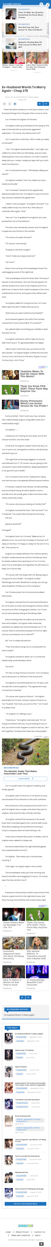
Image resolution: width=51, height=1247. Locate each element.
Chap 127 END (21, 1159)
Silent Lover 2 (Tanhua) (24, 1050)
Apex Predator (21, 1067)
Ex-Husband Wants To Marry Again (25, 97)
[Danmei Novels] (12, 4)
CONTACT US (39, 1232)
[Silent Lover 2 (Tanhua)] (9, 1055)
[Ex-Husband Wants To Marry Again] (9, 1038)
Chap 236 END (21, 1192)
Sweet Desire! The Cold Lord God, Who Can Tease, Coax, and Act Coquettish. (30, 1084)
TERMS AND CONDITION (20, 1235)
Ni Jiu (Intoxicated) (22, 1116)
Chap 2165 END (21, 1088)
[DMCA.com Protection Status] (25, 1225)
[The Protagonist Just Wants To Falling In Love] (9, 1144)
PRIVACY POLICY (22, 1232)
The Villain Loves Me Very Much (27, 1100)
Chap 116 (19, 1058)
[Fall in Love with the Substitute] (9, 1161)
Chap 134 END (21, 1176)
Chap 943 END (21, 1145)
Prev (40, 104)
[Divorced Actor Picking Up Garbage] (9, 1193)
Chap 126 (19, 1163)
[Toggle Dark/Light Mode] (15, 104)
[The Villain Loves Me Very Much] (9, 1104)
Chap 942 (20, 1149)
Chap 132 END (21, 1070)
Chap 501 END (21, 1037)
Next (46, 104)
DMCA (37, 1235)
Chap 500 (20, 1041)
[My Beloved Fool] (9, 1177)
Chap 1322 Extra (22, 1107)
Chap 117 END (20, 1054)
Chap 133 (19, 1180)
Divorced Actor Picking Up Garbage (29, 1189)
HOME (8, 1232)
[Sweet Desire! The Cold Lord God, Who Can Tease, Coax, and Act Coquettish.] (9, 1088)
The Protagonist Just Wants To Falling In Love (30, 1140)
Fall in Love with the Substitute (27, 1156)
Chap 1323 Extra (22, 1103)
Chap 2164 (20, 1092)
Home (7, 97)
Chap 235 (19, 1196)
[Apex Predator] (9, 1071)
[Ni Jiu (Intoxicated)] (9, 1121)
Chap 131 (19, 1074)
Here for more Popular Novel (25, 1204)
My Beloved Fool (21, 1172)
